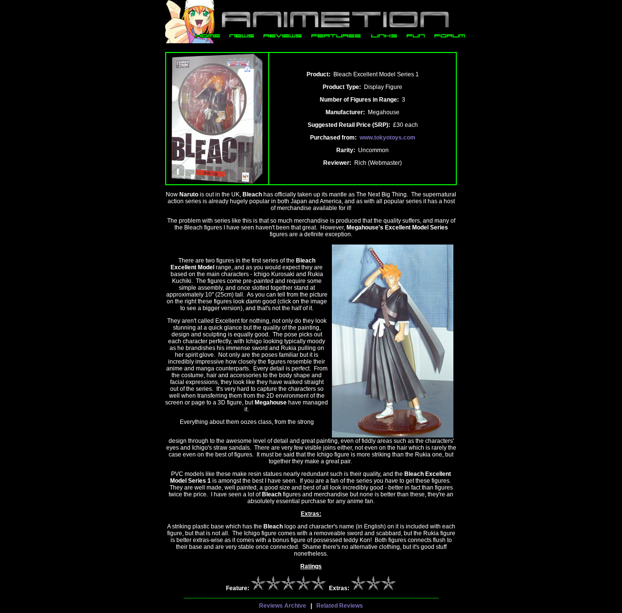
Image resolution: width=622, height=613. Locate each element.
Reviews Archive (282, 605)
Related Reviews (339, 605)
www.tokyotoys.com (387, 137)
